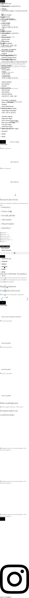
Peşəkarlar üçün (6, 3)
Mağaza (4, 9)
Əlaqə (3, 136)
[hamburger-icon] (2, 1)
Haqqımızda (5, 6)
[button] (14, 253)
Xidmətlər (5, 131)
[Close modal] (2, 519)
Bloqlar (4, 134)
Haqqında (4, 261)
